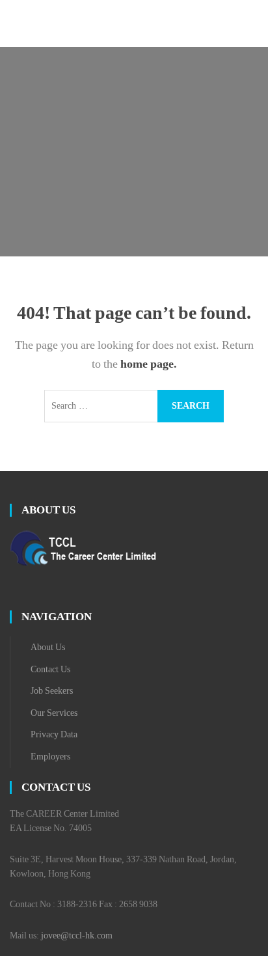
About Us (48, 647)
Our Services (54, 713)
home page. (148, 363)
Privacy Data (54, 734)
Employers (50, 756)
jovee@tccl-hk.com (77, 935)
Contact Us (50, 669)
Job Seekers (52, 691)
